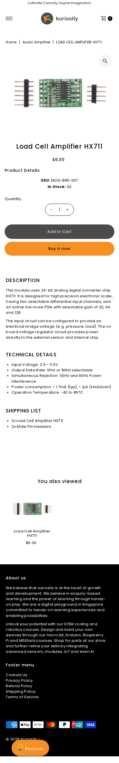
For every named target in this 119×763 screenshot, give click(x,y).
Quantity (13, 198)
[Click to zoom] (105, 61)
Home (11, 42)
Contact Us (16, 674)
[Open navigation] (9, 18)
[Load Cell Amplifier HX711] (32, 508)
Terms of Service (22, 696)
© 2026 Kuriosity (21, 739)
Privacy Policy (19, 680)
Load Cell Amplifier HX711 (32, 533)
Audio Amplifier (37, 42)
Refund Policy (19, 685)
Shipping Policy (21, 691)
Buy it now (59, 248)
